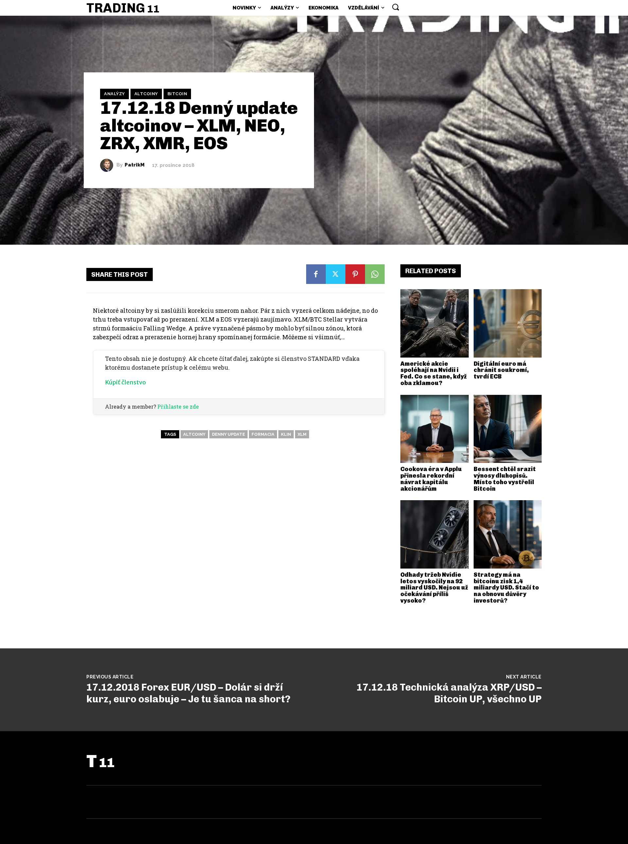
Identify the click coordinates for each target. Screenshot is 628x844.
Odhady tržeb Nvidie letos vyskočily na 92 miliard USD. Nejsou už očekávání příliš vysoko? (434, 587)
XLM (302, 434)
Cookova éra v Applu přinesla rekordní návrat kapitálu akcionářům (431, 479)
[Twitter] (335, 274)
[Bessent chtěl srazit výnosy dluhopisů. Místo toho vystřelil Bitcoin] (508, 429)
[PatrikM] (108, 165)
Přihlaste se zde (178, 406)
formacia (263, 434)
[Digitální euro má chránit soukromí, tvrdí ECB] (508, 323)
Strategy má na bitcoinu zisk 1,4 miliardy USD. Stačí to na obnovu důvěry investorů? (506, 587)
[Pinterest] (355, 274)
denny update (228, 434)
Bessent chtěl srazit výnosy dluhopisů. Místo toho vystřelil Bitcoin (505, 479)
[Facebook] (316, 274)
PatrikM (135, 165)
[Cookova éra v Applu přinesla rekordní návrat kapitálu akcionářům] (434, 429)
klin (286, 434)
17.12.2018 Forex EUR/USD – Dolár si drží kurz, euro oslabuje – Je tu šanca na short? (188, 693)
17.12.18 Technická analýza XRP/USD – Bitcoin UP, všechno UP (449, 693)
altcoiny (194, 434)
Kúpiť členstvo (125, 382)
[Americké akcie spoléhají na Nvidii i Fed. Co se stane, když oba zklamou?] (434, 323)
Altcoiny (146, 93)
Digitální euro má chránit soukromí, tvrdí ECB (501, 370)
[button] (395, 7)
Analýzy (114, 93)
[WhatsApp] (375, 274)
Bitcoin (177, 93)
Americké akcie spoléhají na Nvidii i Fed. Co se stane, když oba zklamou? (433, 373)
